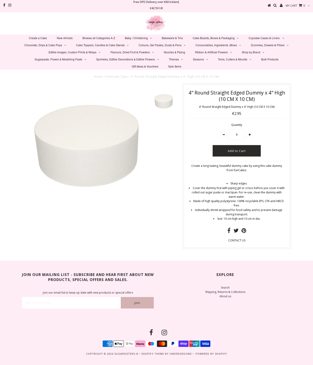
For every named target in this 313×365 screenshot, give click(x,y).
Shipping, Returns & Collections (225, 292)
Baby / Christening (136, 38)
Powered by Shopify (211, 353)
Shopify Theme (152, 353)
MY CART (295, 6)
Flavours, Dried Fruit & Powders (130, 52)
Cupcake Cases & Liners (264, 38)
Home (98, 76)
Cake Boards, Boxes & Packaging (214, 38)
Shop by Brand (251, 52)
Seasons (198, 59)
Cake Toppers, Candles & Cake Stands (100, 45)
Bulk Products (269, 59)
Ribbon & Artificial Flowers (211, 52)
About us (225, 296)
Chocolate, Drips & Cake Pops (43, 45)
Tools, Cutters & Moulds (232, 59)
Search (225, 287)
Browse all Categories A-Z (98, 38)
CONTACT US (236, 240)
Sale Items (174, 66)
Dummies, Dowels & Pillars (268, 45)
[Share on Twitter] (236, 231)
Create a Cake (38, 38)
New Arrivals (65, 38)
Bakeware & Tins (172, 38)
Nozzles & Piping (174, 52)
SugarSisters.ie (126, 353)
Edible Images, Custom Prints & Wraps (72, 52)
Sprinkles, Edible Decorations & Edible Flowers (125, 59)
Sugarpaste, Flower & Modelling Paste (58, 59)
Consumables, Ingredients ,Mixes (216, 45)
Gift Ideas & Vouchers (145, 66)
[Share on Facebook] (229, 231)
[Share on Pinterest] (244, 231)
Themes (174, 59)
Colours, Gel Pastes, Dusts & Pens (160, 45)
